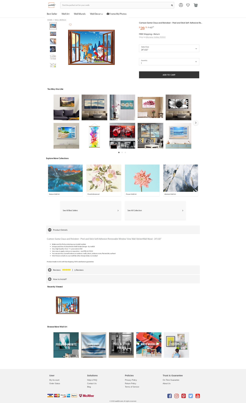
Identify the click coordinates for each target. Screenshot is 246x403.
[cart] (195, 5)
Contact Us (92, 383)
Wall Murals (80, 13)
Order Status (54, 383)
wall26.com (119, 401)
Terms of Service (132, 387)
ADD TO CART (169, 75)
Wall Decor (95, 13)
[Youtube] (198, 396)
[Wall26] (51, 5)
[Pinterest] (184, 396)
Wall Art (65, 13)
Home (49, 20)
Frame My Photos (118, 13)
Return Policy (130, 383)
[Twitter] (191, 396)
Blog (89, 387)
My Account (54, 380)
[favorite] (187, 5)
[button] (196, 123)
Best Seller (52, 13)
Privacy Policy (131, 380)
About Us (167, 383)
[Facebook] (170, 396)
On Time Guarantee (171, 380)
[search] (172, 5)
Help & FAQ (92, 380)
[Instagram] (177, 396)
